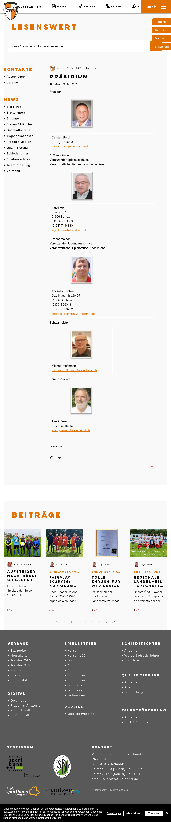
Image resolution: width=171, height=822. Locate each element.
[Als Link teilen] (51, 457)
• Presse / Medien (17, 141)
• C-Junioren (74, 675)
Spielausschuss (64, 571)
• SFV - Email (18, 715)
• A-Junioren (74, 665)
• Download (17, 700)
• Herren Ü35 (75, 655)
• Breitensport (14, 112)
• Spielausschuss (17, 159)
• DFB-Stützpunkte (137, 722)
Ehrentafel (19, 680)
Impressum (99, 789)
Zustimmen (154, 813)
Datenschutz (119, 789)
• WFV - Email (19, 710)
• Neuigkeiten (19, 655)
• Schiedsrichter (16, 153)
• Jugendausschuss (19, 136)
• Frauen (71, 660)
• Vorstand (12, 171)
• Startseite (17, 650)
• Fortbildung (132, 692)
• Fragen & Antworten (25, 705)
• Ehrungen (12, 118)
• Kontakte (16, 670)
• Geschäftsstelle (17, 130)
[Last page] (114, 622)
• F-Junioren (74, 690)
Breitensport (147, 571)
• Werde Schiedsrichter (141, 655)
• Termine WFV (19, 660)
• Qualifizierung (16, 147)
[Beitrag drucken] (59, 457)
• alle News (12, 106)
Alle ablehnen (133, 813)
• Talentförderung (17, 165)
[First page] (57, 622)
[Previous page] (64, 622)
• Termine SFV (19, 665)
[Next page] (107, 622)
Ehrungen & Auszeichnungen (107, 571)
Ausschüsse (56, 446)
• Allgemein (131, 650)
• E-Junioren (74, 685)
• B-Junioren (74, 670)
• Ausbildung (132, 687)
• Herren (71, 650)
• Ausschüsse (14, 76)
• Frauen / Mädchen (19, 124)
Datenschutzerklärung (49, 817)
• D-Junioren (74, 680)
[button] (151, 6)
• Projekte (16, 675)
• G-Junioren (74, 695)
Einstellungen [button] (114, 813)
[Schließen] (167, 813)
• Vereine (11, 82)
